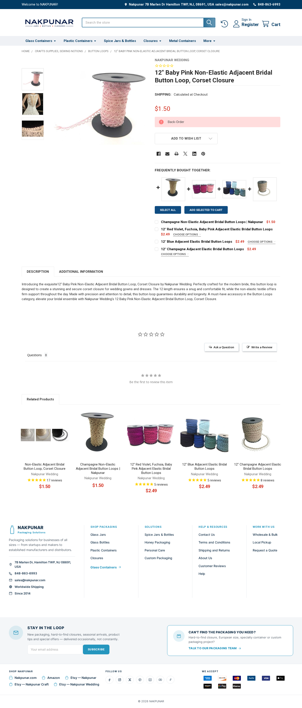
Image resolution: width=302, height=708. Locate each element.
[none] (98, 106)
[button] (186, 138)
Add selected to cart (205, 210)
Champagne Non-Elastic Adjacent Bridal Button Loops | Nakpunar (212, 222)
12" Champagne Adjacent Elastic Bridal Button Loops (202, 249)
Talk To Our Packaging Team (213, 648)
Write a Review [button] (261, 347)
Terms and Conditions (214, 542)
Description (38, 272)
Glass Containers (38, 41)
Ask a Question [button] (224, 347)
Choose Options (186, 234)
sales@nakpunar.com (30, 580)
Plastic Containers (78, 41)
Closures (150, 41)
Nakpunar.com (26, 678)
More (207, 41)
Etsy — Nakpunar (83, 678)
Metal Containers (182, 41)
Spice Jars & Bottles (120, 41)
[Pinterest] (203, 154)
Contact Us (207, 534)
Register (250, 24)
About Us (205, 558)
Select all (168, 210)
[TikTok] (170, 680)
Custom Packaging (158, 558)
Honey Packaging (157, 542)
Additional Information (81, 272)
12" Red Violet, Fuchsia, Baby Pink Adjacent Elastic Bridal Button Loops (217, 229)
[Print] (176, 154)
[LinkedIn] (150, 680)
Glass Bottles (100, 542)
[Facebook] (158, 154)
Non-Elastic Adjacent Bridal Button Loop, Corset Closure (44, 466)
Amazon (53, 678)
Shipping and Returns (214, 550)
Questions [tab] (34, 355)
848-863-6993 (26, 573)
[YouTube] (160, 680)
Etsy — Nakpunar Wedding (79, 684)
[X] (185, 154)
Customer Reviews (212, 566)
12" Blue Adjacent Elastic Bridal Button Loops (196, 242)
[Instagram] (120, 680)
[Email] (167, 154)
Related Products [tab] (40, 399)
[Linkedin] (194, 154)
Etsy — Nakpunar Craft (32, 684)
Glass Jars (98, 534)
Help (202, 573)
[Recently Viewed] (225, 24)
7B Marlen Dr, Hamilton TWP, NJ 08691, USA (43, 564)
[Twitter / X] (130, 680)
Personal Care (155, 550)
